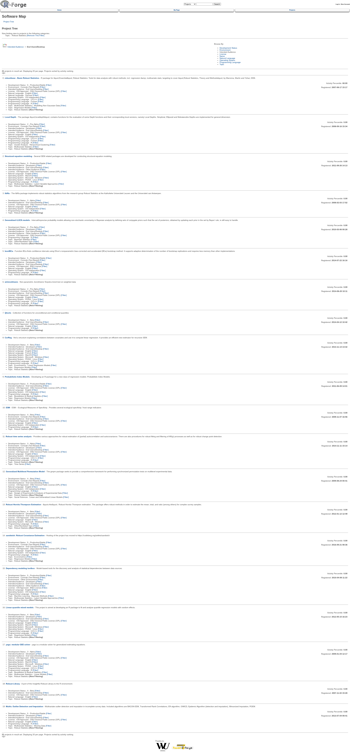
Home (59, 10)
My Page (177, 10)
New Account (345, 4)
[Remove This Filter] (35, 36)
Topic (222, 64)
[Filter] (48, 85)
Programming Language (230, 62)
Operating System (227, 60)
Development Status (228, 48)
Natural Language (227, 58)
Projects (292, 10)
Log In (338, 4)
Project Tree (8, 22)
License (223, 54)
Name (222, 56)
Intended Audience (16, 47)
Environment (225, 50)
